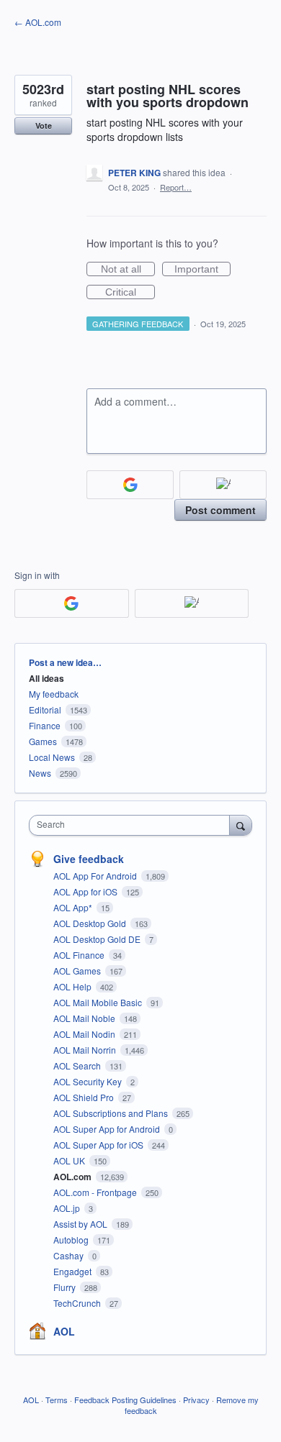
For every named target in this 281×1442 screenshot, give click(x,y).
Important (202, 269)
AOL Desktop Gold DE (98, 939)
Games (43, 741)
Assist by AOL (81, 1224)
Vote (43, 125)
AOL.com (73, 1176)
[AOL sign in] (223, 484)
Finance (45, 725)
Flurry (65, 1287)
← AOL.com (37, 22)
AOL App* (73, 907)
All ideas (46, 678)
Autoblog (72, 1239)
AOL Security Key (88, 1081)
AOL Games (78, 970)
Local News (52, 757)
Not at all (128, 269)
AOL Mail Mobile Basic (98, 1002)
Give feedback (88, 859)
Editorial (45, 709)
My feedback (54, 694)
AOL (64, 1331)
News (40, 773)
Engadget (73, 1271)
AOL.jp (67, 1208)
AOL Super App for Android (107, 1129)
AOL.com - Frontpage (96, 1192)
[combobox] (132, 825)
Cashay (69, 1255)
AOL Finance (80, 955)
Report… (176, 187)
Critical (130, 292)
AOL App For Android (96, 876)
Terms (56, 1399)
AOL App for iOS (86, 891)
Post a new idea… (65, 662)
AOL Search (78, 1065)
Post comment (220, 510)
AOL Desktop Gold (90, 923)
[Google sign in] (130, 484)
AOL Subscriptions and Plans (111, 1113)
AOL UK (70, 1160)
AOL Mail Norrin (85, 1050)
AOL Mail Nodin (85, 1034)
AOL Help (73, 986)
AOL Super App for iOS (99, 1144)
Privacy (196, 1399)
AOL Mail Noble (85, 1018)
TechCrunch (78, 1303)
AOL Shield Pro (84, 1097)
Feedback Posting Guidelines (125, 1399)
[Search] (240, 825)
